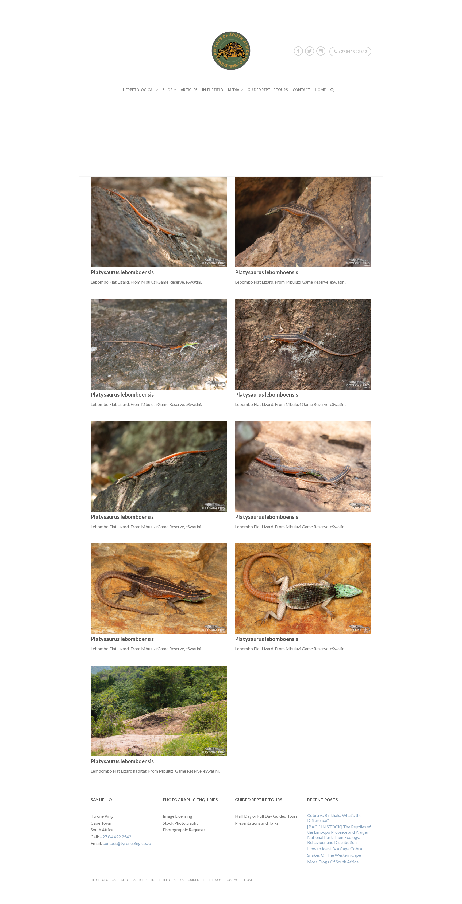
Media (233, 90)
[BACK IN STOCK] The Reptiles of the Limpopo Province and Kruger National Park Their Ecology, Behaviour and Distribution (339, 834)
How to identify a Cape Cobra (334, 848)
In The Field (212, 90)
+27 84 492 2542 (115, 836)
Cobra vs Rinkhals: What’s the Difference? (334, 818)
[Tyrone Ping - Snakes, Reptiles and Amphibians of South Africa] (231, 49)
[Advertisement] (231, 136)
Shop (167, 90)
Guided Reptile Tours (268, 90)
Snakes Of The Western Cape (334, 855)
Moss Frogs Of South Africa (333, 861)
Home (320, 90)
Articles (189, 90)
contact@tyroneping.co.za (127, 843)
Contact (301, 90)
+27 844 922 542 (352, 51)
